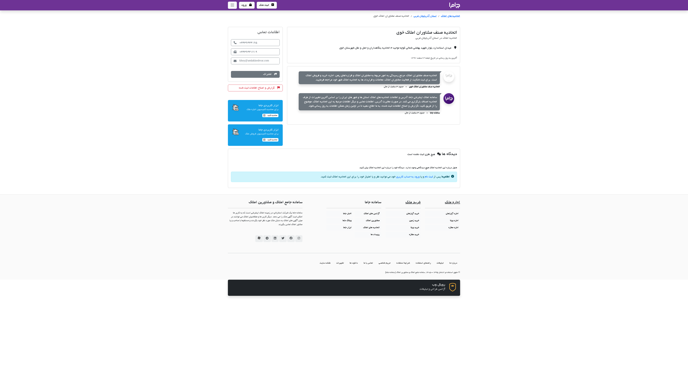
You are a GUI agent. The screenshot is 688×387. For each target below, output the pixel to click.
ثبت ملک (264, 5)
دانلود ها (354, 263)
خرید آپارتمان (412, 213)
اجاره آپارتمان (452, 213)
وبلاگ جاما (347, 220)
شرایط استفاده (403, 263)
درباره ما (453, 263)
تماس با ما (368, 263)
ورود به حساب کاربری (408, 176)
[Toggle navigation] (232, 5)
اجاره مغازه (453, 227)
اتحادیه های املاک (450, 16)
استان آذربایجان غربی (425, 16)
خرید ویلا (415, 227)
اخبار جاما (347, 213)
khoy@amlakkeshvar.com (254, 60)
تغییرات (340, 263)
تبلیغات (440, 263)
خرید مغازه (414, 234)
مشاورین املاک (373, 220)
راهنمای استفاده (423, 263)
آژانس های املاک (372, 213)
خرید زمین (414, 220)
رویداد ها (375, 234)
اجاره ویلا (454, 220)
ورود (244, 5)
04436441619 (248, 51)
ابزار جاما (347, 227)
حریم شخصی (385, 263)
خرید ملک (413, 202)
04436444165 (248, 42)
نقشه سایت (325, 263)
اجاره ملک (452, 202)
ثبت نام (429, 176)
